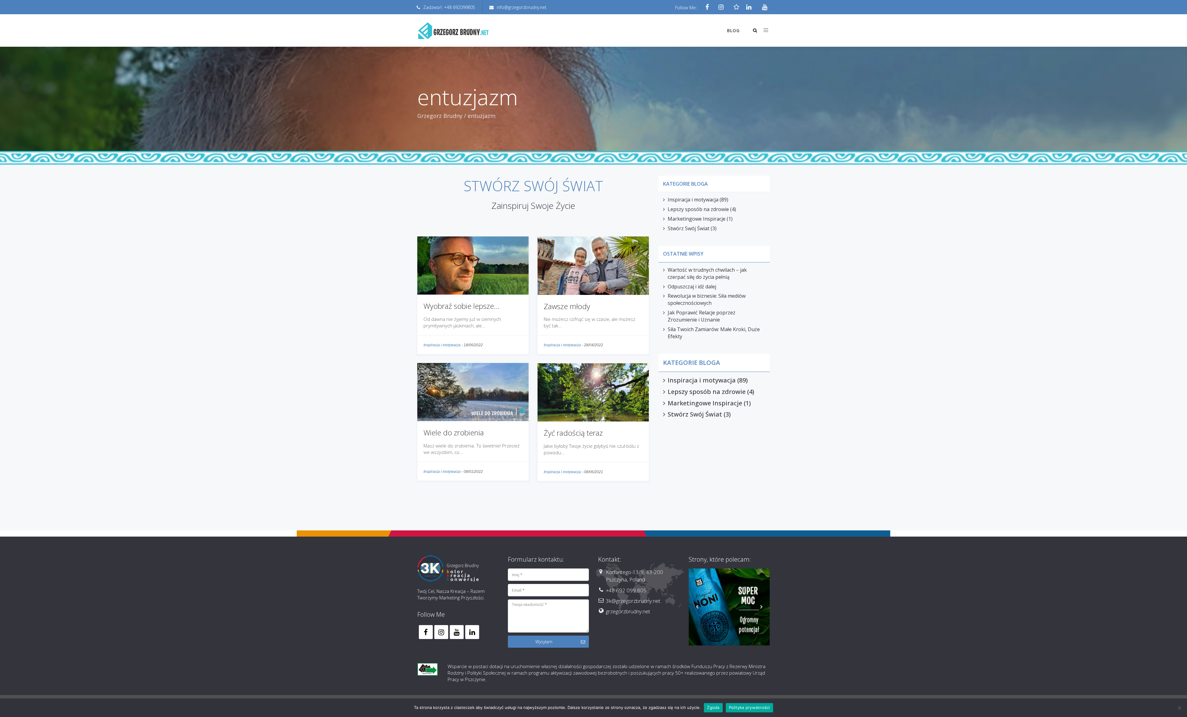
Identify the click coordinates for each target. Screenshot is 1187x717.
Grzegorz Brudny (439, 115)
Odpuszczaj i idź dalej (692, 286)
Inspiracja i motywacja (442, 345)
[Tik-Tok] (735, 7)
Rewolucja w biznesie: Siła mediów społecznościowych (707, 299)
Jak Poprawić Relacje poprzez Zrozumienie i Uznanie (701, 316)
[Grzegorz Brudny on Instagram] (441, 632)
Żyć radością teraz (573, 433)
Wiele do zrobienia (453, 432)
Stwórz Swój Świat (688, 228)
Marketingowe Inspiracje (696, 218)
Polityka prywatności (749, 707)
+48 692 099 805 (626, 590)
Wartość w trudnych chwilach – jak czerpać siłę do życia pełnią (707, 273)
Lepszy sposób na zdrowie (698, 209)
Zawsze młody (567, 306)
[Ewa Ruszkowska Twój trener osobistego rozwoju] (729, 609)
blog (733, 30)
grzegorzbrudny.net (628, 611)
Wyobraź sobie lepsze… (461, 306)
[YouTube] (763, 7)
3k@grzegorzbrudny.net (633, 600)
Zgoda (713, 707)
